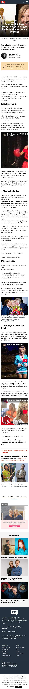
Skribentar (5, 653)
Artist (17, 496)
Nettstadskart (20, 653)
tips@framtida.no (7, 664)
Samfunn (5, 645)
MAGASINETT (11, 496)
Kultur (18, 645)
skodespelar (14, 499)
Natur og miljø (20, 647)
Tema (17, 656)
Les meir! (12, 686)
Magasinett (5, 649)
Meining (4, 651)
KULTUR (4, 496)
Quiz (17, 649)
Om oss (18, 651)
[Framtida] (3, 2)
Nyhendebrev (6, 656)
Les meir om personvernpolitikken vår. (12, 637)
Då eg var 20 (24, 496)
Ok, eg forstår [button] (18, 686)
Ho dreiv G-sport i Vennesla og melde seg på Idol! (13, 459)
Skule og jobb (6, 647)
